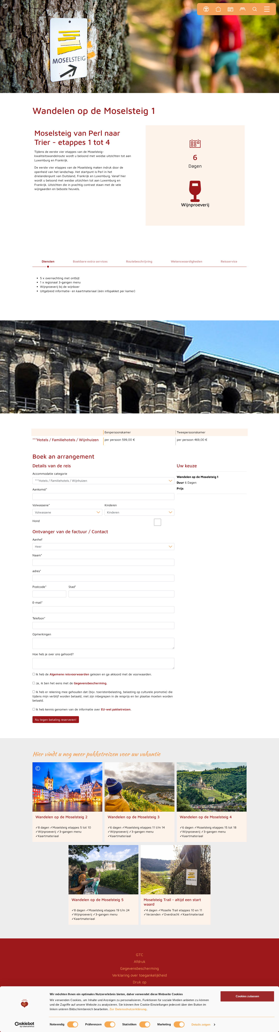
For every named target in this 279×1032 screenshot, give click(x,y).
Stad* (72, 586)
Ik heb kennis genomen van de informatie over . (83, 709)
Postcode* (39, 586)
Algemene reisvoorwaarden (69, 674)
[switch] (109, 1024)
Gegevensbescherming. (90, 683)
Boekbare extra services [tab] (90, 261)
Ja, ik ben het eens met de (71, 683)
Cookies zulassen (247, 996)
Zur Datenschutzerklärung (128, 1009)
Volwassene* (41, 505)
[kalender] (230, 9)
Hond (36, 521)
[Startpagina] (218, 9)
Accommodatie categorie (49, 473)
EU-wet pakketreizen (116, 709)
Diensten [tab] (48, 261)
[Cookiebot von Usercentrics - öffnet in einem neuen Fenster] (24, 1024)
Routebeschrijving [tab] (139, 261)
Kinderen (111, 505)
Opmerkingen (41, 634)
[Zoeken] (255, 9)
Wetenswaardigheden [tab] (186, 261)
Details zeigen (201, 1024)
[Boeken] (243, 9)
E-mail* (37, 602)
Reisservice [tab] (229, 261)
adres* (36, 571)
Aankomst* (39, 489)
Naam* (37, 555)
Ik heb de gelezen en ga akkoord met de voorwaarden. (93, 674)
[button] (5, 6)
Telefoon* (38, 618)
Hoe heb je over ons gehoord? (53, 654)
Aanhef (37, 539)
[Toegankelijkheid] (206, 9)
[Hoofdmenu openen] (267, 9)
